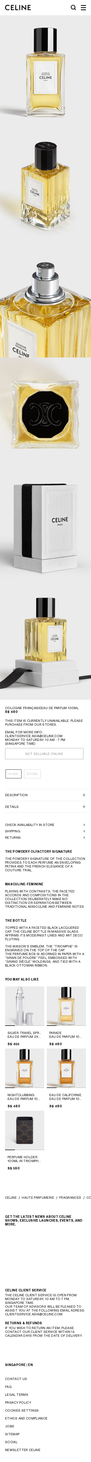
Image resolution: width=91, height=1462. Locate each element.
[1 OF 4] (24, 1006)
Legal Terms (16, 1395)
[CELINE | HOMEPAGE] (18, 7)
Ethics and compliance (26, 1418)
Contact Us (16, 1379)
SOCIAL (11, 1442)
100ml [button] (13, 774)
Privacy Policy (18, 1402)
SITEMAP (12, 1434)
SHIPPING (12, 831)
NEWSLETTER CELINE (22, 1450)
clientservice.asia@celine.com (33, 1314)
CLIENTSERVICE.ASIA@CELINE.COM (33, 736)
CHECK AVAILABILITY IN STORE (30, 825)
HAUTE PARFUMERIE (38, 1197)
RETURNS (13, 837)
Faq (8, 1387)
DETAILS (12, 807)
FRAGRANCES (70, 1197)
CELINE (11, 1197)
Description (16, 795)
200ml (32, 774)
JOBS (9, 1426)
